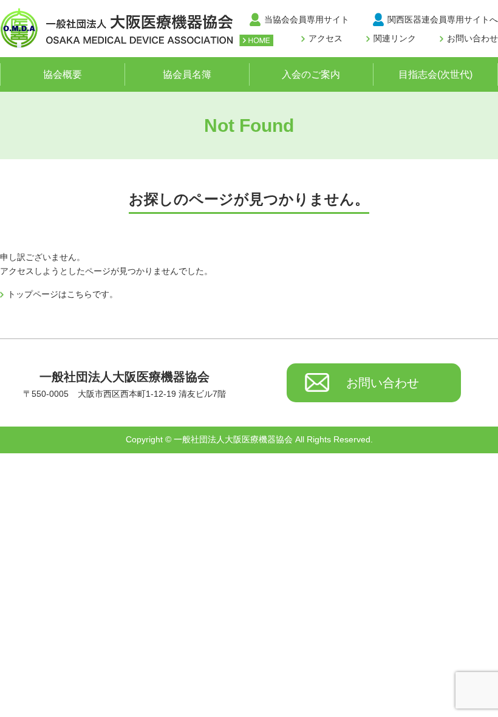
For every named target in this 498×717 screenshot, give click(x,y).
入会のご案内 (311, 74)
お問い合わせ (472, 38)
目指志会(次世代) (435, 74)
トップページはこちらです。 (62, 294)
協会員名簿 (187, 74)
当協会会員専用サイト (306, 19)
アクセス (326, 38)
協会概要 (62, 74)
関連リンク (395, 38)
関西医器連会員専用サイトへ (442, 19)
